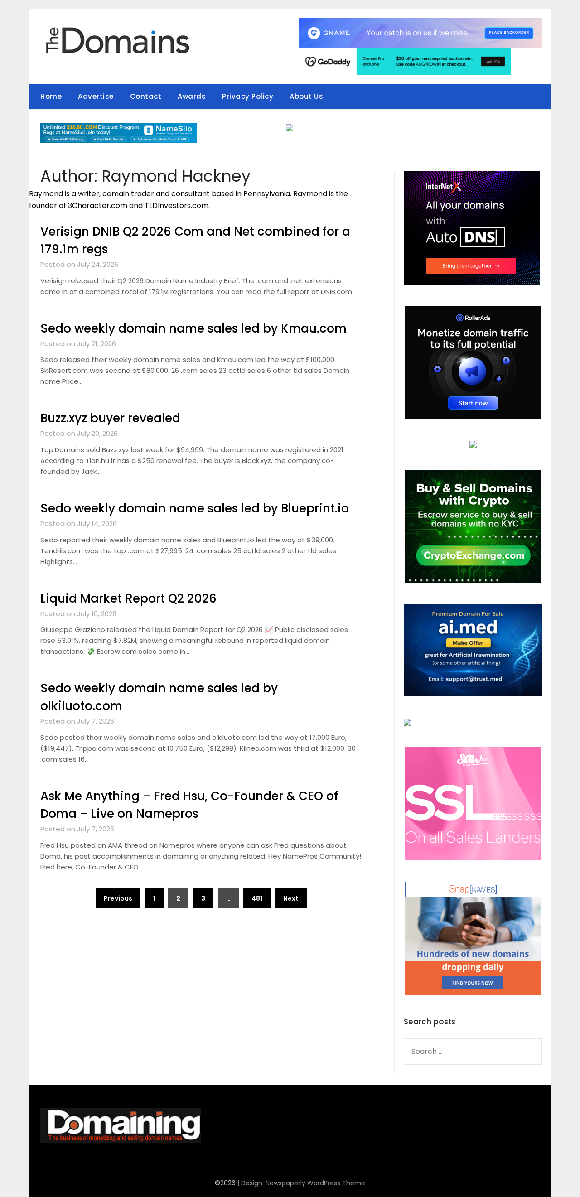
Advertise (96, 96)
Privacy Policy (247, 96)
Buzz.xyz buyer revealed (110, 418)
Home (51, 96)
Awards (192, 96)
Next (291, 898)
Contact (146, 96)
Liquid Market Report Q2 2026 (128, 598)
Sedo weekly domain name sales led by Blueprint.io (194, 508)
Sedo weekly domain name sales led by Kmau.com (193, 328)
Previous (118, 898)
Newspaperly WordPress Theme (315, 1182)
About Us (306, 96)
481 (256, 898)
